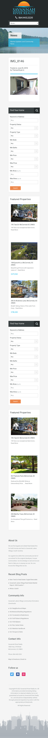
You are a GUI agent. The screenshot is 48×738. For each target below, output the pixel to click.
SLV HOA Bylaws (15, 622)
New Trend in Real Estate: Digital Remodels (23, 579)
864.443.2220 (26, 18)
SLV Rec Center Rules (16, 625)
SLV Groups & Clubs (16, 632)
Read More (14, 230)
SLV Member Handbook (17, 628)
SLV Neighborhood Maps (18, 608)
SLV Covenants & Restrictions (19, 615)
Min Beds (13, 140)
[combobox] (24, 128)
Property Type (15, 132)
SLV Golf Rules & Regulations (19, 618)
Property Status (15, 124)
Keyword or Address (17, 117)
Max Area (15, 178)
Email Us (23, 659)
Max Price (13, 163)
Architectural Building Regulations (20, 612)
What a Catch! (14, 588)
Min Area (15, 171)
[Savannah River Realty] (24, 8)
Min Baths (13, 148)
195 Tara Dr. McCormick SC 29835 (23, 225)
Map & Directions (14, 659)
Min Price (13, 155)
